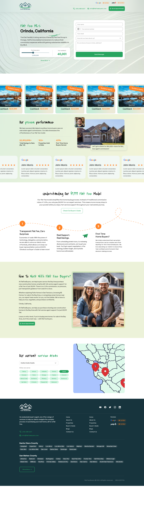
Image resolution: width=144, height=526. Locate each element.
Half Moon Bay (99, 459)
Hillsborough (110, 459)
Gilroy (41, 446)
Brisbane (40, 459)
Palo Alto (23, 449)
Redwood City (63, 462)
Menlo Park (24, 462)
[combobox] (99, 38)
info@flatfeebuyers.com (98, 8)
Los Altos (49, 446)
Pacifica (41, 462)
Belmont (32, 459)
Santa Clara (54, 449)
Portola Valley (51, 462)
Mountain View (111, 446)
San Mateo (93, 462)
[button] (108, 147)
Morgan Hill (100, 446)
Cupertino (33, 446)
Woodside (119, 462)
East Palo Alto (76, 459)
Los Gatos (70, 446)
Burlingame (49, 459)
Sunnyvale (73, 449)
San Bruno (74, 462)
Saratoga (64, 449)
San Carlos (83, 462)
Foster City (87, 459)
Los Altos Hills (59, 446)
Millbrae (33, 462)
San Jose (44, 449)
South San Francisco (106, 462)
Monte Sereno (89, 446)
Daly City (66, 459)
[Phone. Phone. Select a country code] (79, 29)
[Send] (100, 407)
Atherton (23, 459)
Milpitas (79, 446)
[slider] (33, 53)
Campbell (23, 446)
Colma (58, 459)
